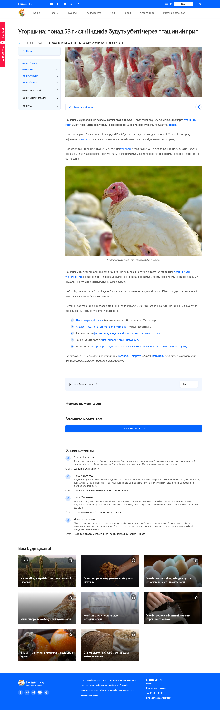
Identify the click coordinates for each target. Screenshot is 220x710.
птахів (84, 139)
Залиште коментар (83, 418)
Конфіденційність (154, 680)
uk (169, 4)
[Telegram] (64, 4)
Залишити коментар (133, 428)
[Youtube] (51, 4)
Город (127, 12)
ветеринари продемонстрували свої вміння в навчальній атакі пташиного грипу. (139, 346)
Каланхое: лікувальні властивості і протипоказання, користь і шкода (109, 534)
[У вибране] (71, 560)
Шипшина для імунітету (86, 469)
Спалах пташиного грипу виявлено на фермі (102, 326)
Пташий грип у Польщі (89, 320)
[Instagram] (71, 4)
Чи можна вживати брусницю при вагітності (97, 512)
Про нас (149, 684)
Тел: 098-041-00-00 (154, 693)
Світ (40, 42)
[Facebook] (58, 4)
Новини (54, 12)
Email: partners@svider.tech (158, 698)
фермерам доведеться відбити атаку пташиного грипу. (126, 333)
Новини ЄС (39, 105)
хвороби (125, 149)
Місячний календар (174, 12)
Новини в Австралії (39, 90)
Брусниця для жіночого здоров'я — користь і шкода (101, 490)
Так (184, 384)
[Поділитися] (198, 107)
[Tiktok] (78, 4)
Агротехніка (147, 12)
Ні (193, 384)
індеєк (172, 124)
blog (25, 4)
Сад (112, 12)
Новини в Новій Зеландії (39, 98)
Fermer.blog (22, 13)
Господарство (93, 12)
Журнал (72, 12)
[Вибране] (200, 4)
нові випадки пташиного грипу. (121, 340)
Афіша (36, 12)
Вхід (183, 4)
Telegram (135, 356)
